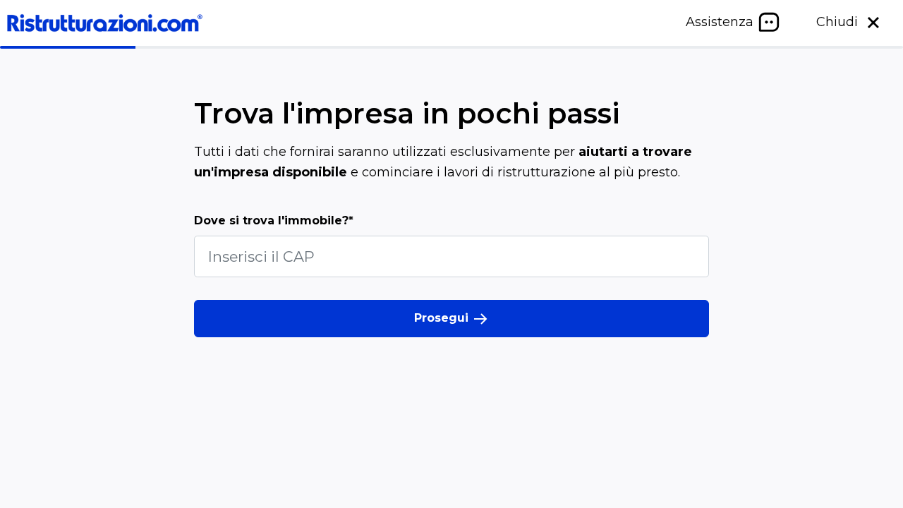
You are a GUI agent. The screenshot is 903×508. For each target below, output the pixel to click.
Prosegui (443, 318)
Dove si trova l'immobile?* (273, 220)
